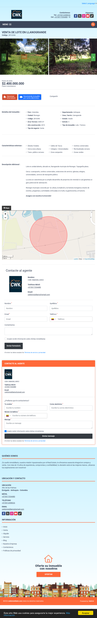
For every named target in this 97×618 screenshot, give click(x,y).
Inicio (5, 527)
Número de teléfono (12, 412)
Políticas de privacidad (12, 551)
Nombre (8, 303)
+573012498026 (63, 15)
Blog (5, 540)
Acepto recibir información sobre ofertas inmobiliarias (26, 339)
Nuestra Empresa (10, 544)
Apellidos (54, 303)
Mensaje (8, 419)
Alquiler (6, 534)
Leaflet (76, 259)
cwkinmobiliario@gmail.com (39, 295)
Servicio (6, 537)
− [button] (5, 217)
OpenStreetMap (89, 259)
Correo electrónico (56, 404)
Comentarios (10, 325)
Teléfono (53, 314)
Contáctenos (8, 547)
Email (7, 314)
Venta (5, 530)
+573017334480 (61, 17)
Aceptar (85, 612)
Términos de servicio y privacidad (34, 352)
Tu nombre (9, 404)
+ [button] (5, 213)
